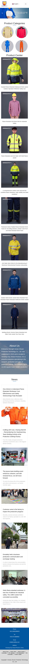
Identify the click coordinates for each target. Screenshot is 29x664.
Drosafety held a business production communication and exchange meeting (13, 557)
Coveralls (4, 653)
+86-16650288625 (14, 631)
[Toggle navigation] (26, 4)
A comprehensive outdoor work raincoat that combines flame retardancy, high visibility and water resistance (14, 192)
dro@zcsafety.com (14, 642)
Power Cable (18, 654)
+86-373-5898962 (14, 636)
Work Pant (5, 651)
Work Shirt (13, 651)
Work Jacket (21, 651)
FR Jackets (12, 653)
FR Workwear (20, 653)
